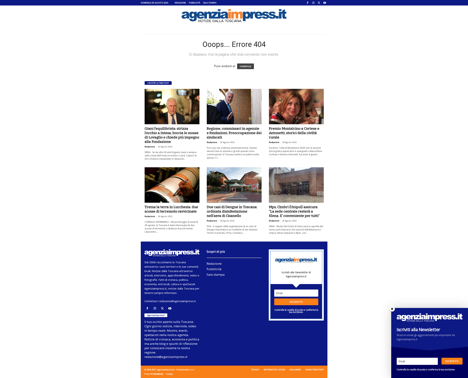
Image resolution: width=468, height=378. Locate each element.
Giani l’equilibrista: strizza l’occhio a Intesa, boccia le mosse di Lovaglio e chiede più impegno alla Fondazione (172, 135)
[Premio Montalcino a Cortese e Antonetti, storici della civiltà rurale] (296, 106)
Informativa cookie (274, 369)
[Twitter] (319, 2)
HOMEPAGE (245, 66)
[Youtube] (324, 2)
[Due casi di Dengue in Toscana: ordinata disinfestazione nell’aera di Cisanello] (234, 185)
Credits (169, 374)
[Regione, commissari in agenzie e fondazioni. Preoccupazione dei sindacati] (234, 106)
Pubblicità (194, 2)
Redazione (180, 2)
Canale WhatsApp (314, 369)
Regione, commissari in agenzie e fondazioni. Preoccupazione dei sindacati (234, 132)
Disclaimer (295, 369)
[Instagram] (313, 2)
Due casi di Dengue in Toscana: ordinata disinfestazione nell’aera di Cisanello (232, 211)
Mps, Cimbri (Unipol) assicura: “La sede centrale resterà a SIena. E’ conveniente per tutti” (294, 211)
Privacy (255, 369)
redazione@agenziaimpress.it (177, 301)
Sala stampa (209, 2)
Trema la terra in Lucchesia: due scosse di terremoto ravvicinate (171, 209)
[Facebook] (307, 2)
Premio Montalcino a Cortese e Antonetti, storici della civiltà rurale (294, 132)
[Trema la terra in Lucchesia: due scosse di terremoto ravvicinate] (172, 185)
